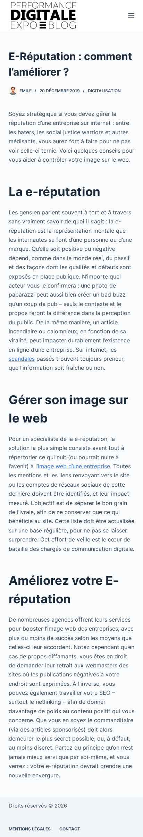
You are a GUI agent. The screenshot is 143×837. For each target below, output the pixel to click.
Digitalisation (104, 90)
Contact (69, 828)
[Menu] (131, 15)
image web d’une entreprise (74, 466)
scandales (22, 358)
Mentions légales (30, 828)
